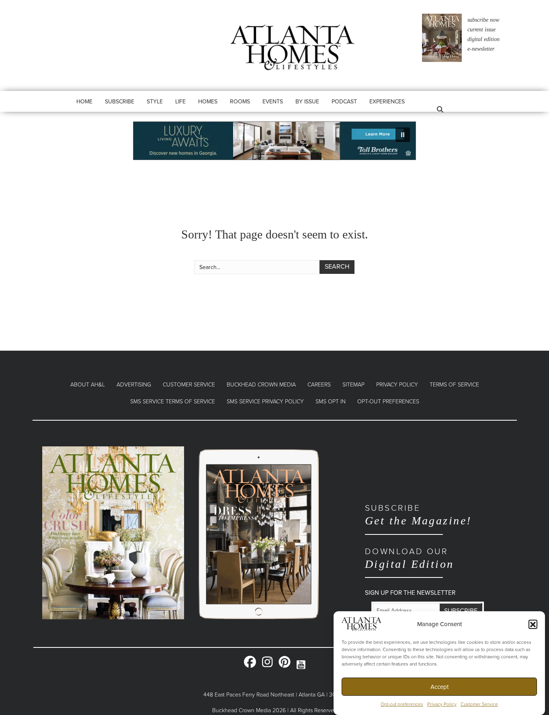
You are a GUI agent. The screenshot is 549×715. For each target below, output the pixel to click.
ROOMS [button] (240, 101)
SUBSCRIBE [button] (119, 101)
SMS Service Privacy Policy (265, 401)
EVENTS (272, 101)
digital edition (483, 39)
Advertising (134, 384)
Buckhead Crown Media (261, 384)
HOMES (207, 101)
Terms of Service (454, 384)
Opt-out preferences (402, 704)
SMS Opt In (330, 401)
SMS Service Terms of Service (172, 401)
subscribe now (483, 20)
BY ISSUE (307, 101)
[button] (533, 624)
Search (337, 267)
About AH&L (87, 384)
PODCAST (344, 101)
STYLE (155, 101)
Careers (319, 384)
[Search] (438, 109)
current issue (481, 30)
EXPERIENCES (387, 101)
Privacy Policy (442, 704)
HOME (84, 101)
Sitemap (353, 384)
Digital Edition (409, 558)
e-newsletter (480, 49)
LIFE (180, 101)
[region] (274, 140)
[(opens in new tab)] (113, 532)
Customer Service (479, 704)
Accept (439, 686)
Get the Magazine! (418, 515)
